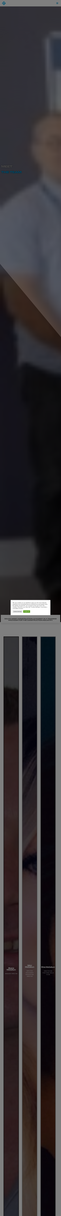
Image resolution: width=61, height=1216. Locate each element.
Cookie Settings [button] (17, 611)
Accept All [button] (26, 611)
